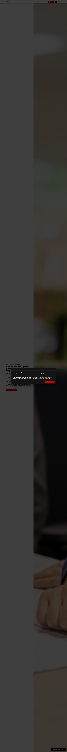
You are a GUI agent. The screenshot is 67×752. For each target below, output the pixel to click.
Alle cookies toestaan (49, 382)
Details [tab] (33, 368)
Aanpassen (41, 382)
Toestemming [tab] (19, 368)
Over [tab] (48, 368)
